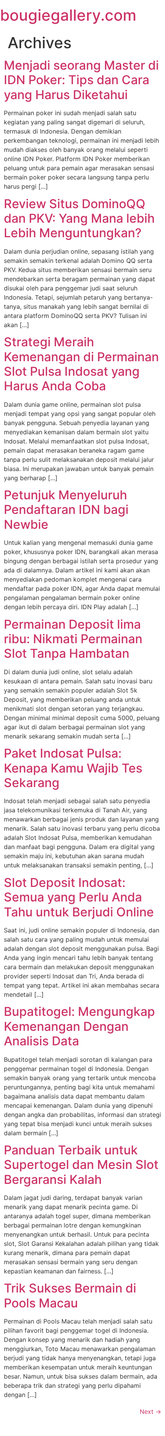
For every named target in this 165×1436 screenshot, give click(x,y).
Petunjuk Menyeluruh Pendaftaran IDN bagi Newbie (66, 509)
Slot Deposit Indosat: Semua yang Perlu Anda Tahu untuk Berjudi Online (79, 897)
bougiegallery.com (68, 15)
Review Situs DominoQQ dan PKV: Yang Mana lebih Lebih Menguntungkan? (79, 218)
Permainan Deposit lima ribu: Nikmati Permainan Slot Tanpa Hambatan (73, 639)
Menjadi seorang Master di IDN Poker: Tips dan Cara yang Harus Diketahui (81, 80)
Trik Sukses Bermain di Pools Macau (70, 1295)
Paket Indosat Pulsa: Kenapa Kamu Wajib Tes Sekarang (73, 768)
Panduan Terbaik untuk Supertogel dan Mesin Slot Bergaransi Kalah (81, 1165)
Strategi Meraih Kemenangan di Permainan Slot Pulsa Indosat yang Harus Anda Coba (81, 363)
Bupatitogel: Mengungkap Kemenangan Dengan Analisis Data (79, 1026)
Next (150, 1411)
